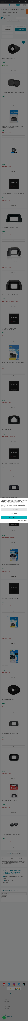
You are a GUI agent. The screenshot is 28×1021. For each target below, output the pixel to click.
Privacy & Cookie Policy (22, 520)
